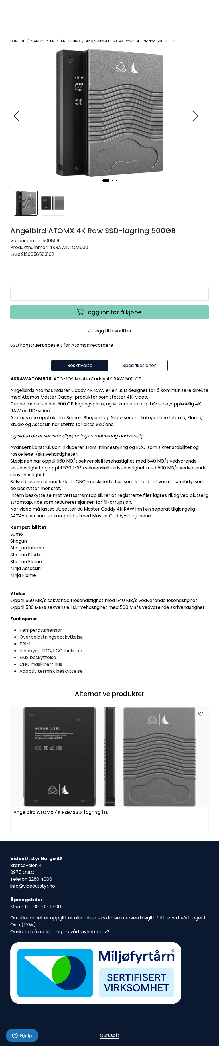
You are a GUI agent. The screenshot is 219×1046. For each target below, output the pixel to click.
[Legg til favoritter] (200, 714)
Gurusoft (109, 1035)
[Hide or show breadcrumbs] (173, 41)
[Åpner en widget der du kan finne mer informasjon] (22, 1036)
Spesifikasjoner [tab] (139, 365)
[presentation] (17, 116)
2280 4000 (40, 879)
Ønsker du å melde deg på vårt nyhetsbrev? (60, 931)
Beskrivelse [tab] (79, 365)
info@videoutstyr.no (32, 886)
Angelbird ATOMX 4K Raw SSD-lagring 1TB (61, 813)
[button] (106, 180)
